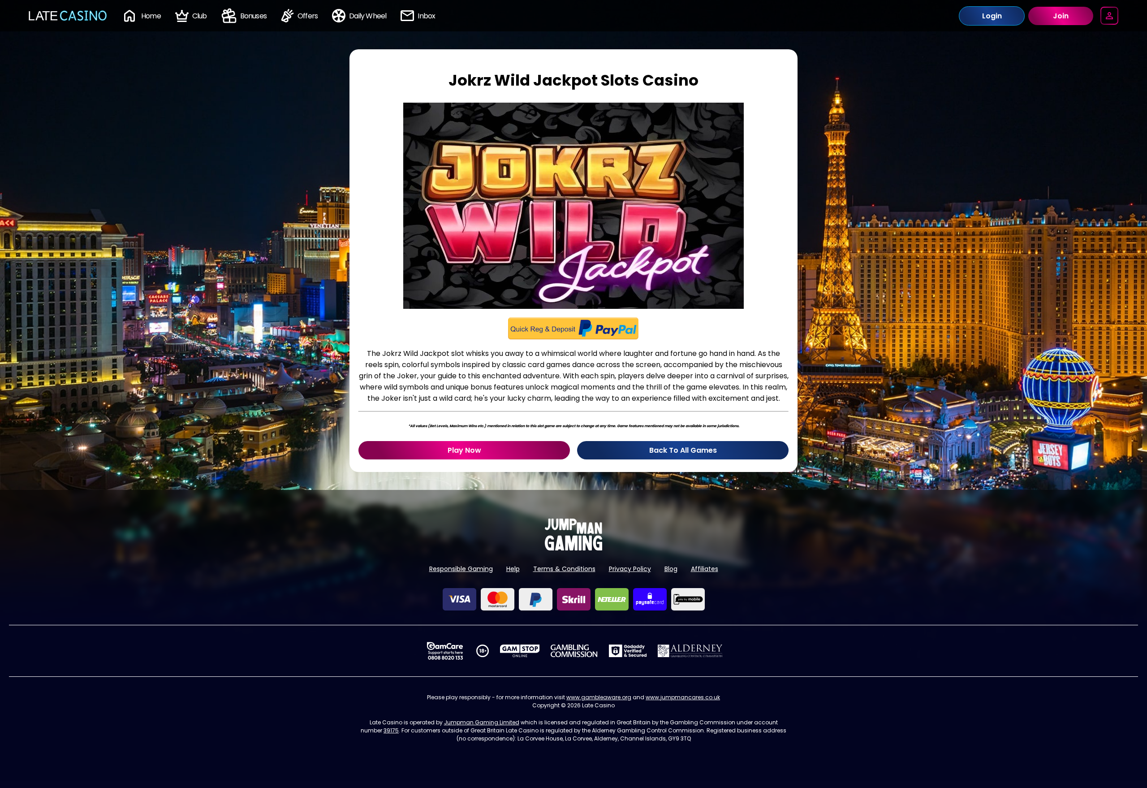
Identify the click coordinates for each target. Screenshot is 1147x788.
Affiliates (704, 568)
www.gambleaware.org (598, 697)
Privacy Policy (630, 568)
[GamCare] (445, 651)
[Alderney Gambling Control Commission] (690, 651)
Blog (670, 568)
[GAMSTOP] (520, 651)
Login (992, 16)
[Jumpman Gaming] (573, 548)
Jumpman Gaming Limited (481, 722)
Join (1061, 16)
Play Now (464, 450)
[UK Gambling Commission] (574, 651)
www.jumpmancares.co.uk (683, 697)
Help (513, 568)
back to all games (683, 450)
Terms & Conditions (564, 568)
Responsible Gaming (461, 568)
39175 (391, 730)
